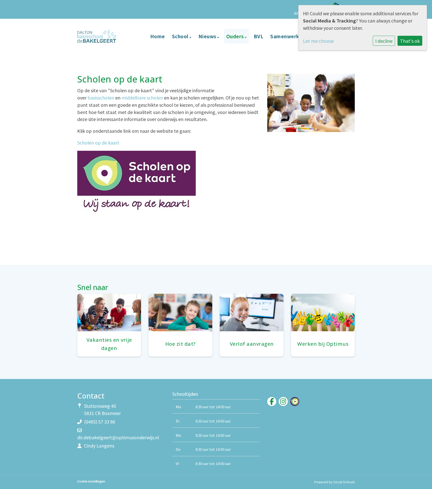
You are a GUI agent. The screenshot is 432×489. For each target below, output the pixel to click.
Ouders (235, 36)
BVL (259, 36)
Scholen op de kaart (98, 142)
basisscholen (101, 97)
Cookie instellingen (91, 481)
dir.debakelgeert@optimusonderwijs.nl (118, 437)
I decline (383, 41)
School (181, 36)
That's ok (410, 41)
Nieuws (208, 36)
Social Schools (344, 482)
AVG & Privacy (306, 13)
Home (157, 36)
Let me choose (318, 41)
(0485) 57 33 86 (99, 421)
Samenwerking (289, 36)
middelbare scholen (142, 97)
